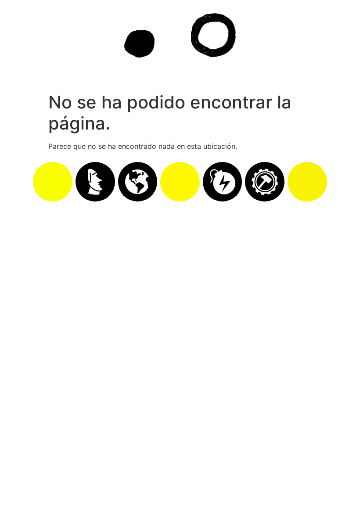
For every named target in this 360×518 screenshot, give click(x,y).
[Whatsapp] (52, 181)
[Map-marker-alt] (307, 181)
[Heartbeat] (180, 181)
